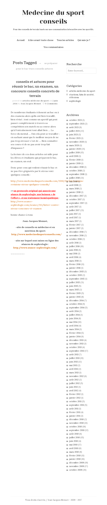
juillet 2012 (74, 383)
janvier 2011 (74, 416)
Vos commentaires (53, 47)
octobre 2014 (75, 304)
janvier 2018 (75, 192)
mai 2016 (73, 253)
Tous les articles (65, 40)
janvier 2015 (75, 297)
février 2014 (75, 333)
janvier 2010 (75, 459)
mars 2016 (74, 261)
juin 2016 (73, 250)
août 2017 (74, 206)
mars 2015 (74, 289)
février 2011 (74, 412)
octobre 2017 (75, 199)
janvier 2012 (75, 398)
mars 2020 (74, 145)
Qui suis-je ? (83, 40)
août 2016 (74, 243)
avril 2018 (73, 185)
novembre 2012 (76, 376)
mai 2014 (73, 322)
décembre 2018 (76, 167)
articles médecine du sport (35, 101)
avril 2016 (73, 257)
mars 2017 (74, 221)
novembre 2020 (76, 142)
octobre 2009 (75, 470)
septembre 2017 (76, 203)
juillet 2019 (74, 152)
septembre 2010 (76, 430)
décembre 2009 (76, 462)
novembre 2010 (76, 423)
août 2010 (74, 434)
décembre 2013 (76, 340)
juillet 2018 (74, 178)
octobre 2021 (75, 120)
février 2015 (75, 293)
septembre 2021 (76, 123)
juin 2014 (73, 318)
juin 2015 (73, 286)
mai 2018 (73, 181)
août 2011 (73, 408)
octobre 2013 (75, 347)
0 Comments (51, 103)
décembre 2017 (76, 196)
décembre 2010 (76, 419)
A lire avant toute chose (40, 40)
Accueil (21, 40)
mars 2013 (74, 372)
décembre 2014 (76, 300)
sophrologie (75, 101)
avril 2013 (73, 369)
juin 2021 (73, 134)
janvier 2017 (75, 228)
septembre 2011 (76, 405)
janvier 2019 (75, 163)
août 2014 (74, 311)
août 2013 (73, 354)
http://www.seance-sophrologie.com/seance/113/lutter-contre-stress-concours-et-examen (35, 205)
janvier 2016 (75, 268)
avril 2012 (73, 390)
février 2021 (75, 138)
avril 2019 (73, 156)
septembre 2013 (76, 351)
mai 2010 (73, 444)
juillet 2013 (74, 358)
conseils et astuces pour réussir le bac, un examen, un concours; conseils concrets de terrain (35, 89)
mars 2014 (74, 329)
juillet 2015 (74, 282)
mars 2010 (74, 452)
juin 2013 (73, 362)
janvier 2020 (75, 149)
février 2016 (75, 264)
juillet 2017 (74, 210)
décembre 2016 (76, 232)
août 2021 (74, 127)
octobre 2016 (75, 239)
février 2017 (75, 225)
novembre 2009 (76, 466)
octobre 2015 (75, 275)
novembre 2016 (76, 235)
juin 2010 (73, 441)
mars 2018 (74, 188)
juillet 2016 (74, 246)
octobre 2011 (75, 401)
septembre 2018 (76, 174)
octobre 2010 (75, 426)
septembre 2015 (76, 279)
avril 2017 (73, 217)
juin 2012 (73, 387)
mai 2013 (73, 365)
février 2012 (75, 394)
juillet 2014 (74, 315)
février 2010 (75, 455)
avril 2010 (73, 448)
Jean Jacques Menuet (31, 103)
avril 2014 (73, 325)
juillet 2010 (74, 437)
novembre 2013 (76, 343)
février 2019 (75, 160)
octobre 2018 (75, 170)
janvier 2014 (75, 336)
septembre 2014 (76, 307)
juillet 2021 (74, 131)
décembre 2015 (76, 271)
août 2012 (74, 379)
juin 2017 (73, 214)
